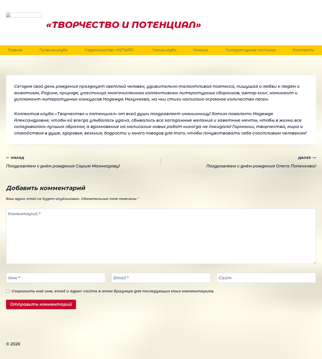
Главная (15, 50)
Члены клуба (164, 50)
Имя (14, 277)
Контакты (303, 50)
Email (121, 277)
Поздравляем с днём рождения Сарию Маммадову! (63, 162)
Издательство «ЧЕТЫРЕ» (110, 50)
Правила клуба (53, 50)
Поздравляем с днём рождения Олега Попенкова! (261, 162)
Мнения (201, 50)
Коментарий (24, 213)
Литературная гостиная (250, 50)
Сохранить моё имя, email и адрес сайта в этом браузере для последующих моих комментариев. (113, 291)
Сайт (225, 277)
